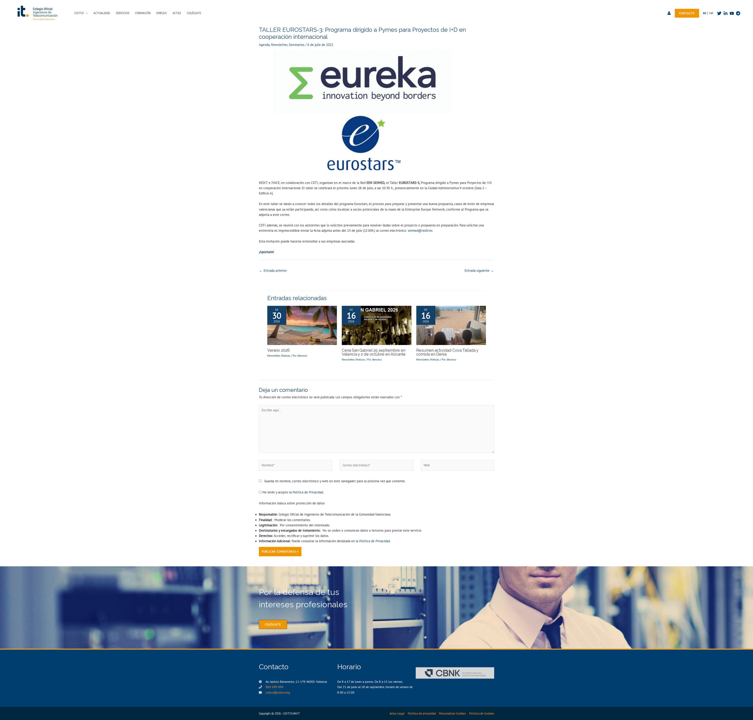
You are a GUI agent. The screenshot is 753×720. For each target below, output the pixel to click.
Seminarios (296, 45)
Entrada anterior (273, 270)
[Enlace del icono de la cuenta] (669, 13)
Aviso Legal (397, 713)
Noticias (285, 355)
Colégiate (194, 13)
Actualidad (102, 13)
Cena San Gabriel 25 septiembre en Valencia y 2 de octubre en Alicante (374, 352)
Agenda (264, 45)
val (711, 13)
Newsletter (279, 45)
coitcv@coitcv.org (278, 692)
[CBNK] (455, 673)
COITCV (79, 13)
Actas (177, 13)
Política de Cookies (481, 713)
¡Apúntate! (266, 252)
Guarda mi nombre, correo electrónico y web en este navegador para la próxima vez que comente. (334, 481)
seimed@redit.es (420, 230)
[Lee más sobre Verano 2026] (302, 325)
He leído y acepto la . (292, 492)
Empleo (161, 13)
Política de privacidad (422, 713)
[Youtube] (732, 13)
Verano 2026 (278, 350)
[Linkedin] (725, 13)
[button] (86, 13)
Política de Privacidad (308, 492)
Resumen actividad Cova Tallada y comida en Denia (447, 352)
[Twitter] (719, 13)
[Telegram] (738, 13)
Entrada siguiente (479, 270)
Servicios (122, 13)
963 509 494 (274, 687)
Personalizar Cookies (452, 713)
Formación (143, 13)
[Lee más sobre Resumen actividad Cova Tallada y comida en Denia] (451, 325)
